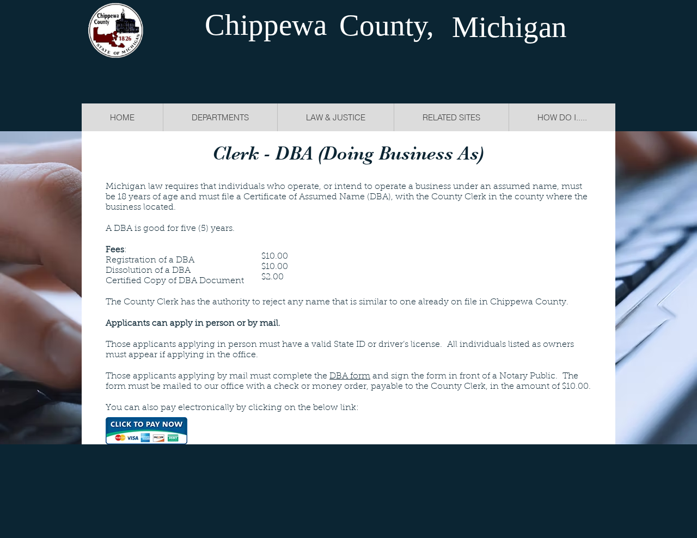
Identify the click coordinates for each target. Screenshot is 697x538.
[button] (335, 117)
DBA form (349, 376)
